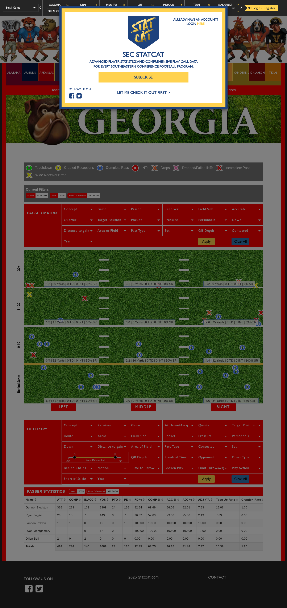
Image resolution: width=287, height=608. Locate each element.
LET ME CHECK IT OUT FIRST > (143, 92)
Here (201, 24)
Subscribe (143, 77)
